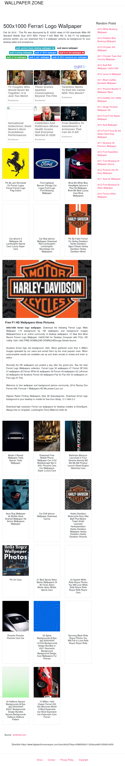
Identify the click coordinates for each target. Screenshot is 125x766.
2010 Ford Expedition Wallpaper (107, 153)
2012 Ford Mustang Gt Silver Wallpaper (108, 186)
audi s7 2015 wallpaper (46, 52)
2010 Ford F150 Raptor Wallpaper (108, 117)
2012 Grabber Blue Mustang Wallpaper (106, 39)
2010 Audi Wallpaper (107, 124)
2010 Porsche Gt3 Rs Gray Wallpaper (107, 171)
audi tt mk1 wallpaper (39, 57)
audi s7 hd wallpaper (16, 57)
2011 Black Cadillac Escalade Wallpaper (106, 81)
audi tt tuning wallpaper (21, 52)
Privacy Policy (67, 759)
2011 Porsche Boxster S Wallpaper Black (109, 90)
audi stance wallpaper (67, 48)
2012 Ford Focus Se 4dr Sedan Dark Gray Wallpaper (109, 134)
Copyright (83, 759)
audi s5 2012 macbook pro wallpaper (69, 57)
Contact (51, 759)
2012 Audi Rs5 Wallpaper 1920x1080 (107, 66)
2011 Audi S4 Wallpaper (109, 178)
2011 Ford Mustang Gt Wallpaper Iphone (108, 162)
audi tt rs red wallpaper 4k (71, 52)
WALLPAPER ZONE (24, 2)
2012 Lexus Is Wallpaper (109, 74)
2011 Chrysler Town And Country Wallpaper (109, 57)
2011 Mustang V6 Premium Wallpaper (106, 144)
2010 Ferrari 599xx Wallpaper (106, 195)
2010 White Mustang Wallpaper (107, 30)
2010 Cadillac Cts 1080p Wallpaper (109, 99)
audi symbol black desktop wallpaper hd (35, 48)
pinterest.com (19, 734)
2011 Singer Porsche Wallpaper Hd (107, 108)
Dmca (40, 759)
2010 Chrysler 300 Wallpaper (106, 48)
